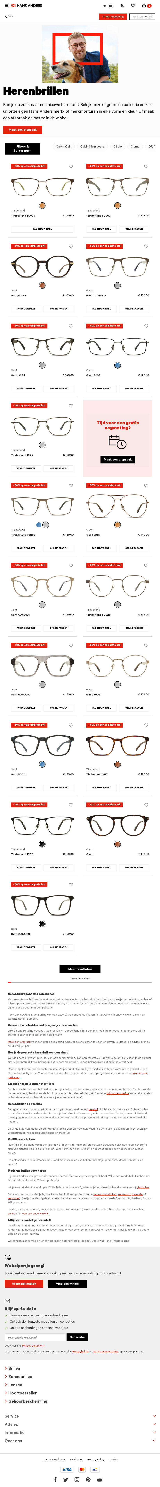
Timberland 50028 (98, 615)
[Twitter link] (65, 1479)
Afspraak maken (24, 1284)
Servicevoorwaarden (105, 1352)
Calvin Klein (63, 147)
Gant (89, 854)
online (11, 1214)
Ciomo (135, 147)
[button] (122, 5)
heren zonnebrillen (104, 1194)
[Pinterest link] (88, 1479)
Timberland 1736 (22, 854)
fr (104, 6)
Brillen (11, 16)
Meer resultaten (80, 969)
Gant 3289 (93, 535)
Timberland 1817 (97, 774)
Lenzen (13, 1385)
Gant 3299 (93, 375)
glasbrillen (143, 1187)
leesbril (93, 1109)
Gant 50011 (18, 774)
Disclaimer (76, 1460)
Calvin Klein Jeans (92, 147)
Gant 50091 (93, 695)
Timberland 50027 (23, 216)
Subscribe (77, 1337)
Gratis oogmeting (113, 17)
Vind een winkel (142, 17)
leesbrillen (14, 1198)
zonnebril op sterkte (130, 1194)
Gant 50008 (19, 296)
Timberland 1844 (22, 455)
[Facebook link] (55, 1479)
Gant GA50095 (21, 934)
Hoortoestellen (21, 1393)
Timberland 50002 (98, 216)
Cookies (114, 1460)
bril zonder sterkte (118, 1093)
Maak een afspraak (23, 130)
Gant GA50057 (21, 695)
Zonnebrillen (18, 1377)
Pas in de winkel (42, 229)
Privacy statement (33, 1346)
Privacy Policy (95, 1460)
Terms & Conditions (53, 1460)
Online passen (134, 229)
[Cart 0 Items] (144, 5)
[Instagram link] (77, 1479)
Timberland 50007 (23, 535)
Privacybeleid (80, 1352)
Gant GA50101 (20, 615)
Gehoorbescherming (26, 1402)
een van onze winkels (35, 1214)
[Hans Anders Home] (28, 5)
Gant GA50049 (96, 296)
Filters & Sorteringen (22, 149)
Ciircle (118, 147)
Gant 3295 (18, 375)
